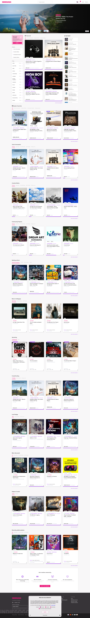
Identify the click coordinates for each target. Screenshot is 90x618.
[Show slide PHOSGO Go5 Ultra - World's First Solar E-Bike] (46, 31)
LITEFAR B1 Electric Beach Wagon (53, 61)
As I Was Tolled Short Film (18, 322)
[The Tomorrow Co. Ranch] (19, 233)
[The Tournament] (36, 349)
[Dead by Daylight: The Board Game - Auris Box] (36, 272)
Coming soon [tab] (14, 339)
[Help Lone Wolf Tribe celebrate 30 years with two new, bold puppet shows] (19, 195)
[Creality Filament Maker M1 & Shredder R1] (19, 118)
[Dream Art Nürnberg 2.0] (36, 233)
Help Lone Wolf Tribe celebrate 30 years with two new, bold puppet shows (19, 208)
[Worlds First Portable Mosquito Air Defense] (53, 118)
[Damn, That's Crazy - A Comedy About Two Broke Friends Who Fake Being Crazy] (19, 349)
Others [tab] (31, 262)
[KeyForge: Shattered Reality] (70, 426)
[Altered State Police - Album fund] (70, 195)
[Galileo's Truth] (36, 426)
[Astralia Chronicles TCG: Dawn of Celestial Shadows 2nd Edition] (70, 272)
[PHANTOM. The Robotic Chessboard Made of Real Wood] (70, 118)
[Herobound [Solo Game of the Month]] (53, 272)
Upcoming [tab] (17, 146)
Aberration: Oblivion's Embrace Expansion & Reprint (18, 285)
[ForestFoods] (70, 233)
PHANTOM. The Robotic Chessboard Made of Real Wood (70, 131)
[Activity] (80, 2)
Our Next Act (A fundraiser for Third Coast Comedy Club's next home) (36, 208)
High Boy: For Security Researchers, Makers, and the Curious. (32, 94)
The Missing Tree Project (52, 322)
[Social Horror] (53, 349)
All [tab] (12, 108)
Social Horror (50, 360)
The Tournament (33, 360)
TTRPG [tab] (22, 262)
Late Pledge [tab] (28, 146)
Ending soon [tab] (33, 146)
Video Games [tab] (26, 262)
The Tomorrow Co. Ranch (18, 245)
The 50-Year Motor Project (70, 360)
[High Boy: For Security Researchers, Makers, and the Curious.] (34, 80)
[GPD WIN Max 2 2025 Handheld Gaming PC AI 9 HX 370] (36, 118)
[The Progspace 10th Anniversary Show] (53, 426)
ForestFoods (67, 245)
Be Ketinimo (66, 322)
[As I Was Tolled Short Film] (19, 311)
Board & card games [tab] (16, 262)
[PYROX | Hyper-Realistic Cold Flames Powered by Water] (53, 80)
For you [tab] (13, 146)
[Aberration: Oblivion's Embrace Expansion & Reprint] (19, 272)
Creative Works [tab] (23, 108)
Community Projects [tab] (30, 108)
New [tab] (18, 339)
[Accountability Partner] (70, 156)
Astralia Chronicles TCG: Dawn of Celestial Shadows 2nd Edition (70, 285)
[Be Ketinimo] (70, 311)
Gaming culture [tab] (37, 108)
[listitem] (17, 63)
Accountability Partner (69, 168)
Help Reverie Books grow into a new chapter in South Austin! (53, 246)
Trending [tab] (13, 378)
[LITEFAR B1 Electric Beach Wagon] (53, 49)
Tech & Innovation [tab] (17, 108)
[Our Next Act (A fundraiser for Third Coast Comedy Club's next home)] (36, 195)
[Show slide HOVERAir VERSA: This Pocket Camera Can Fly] (40, 31)
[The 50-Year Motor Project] (70, 349)
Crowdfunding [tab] (22, 146)
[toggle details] (42, 69)
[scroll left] (86, 31)
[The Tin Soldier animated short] (36, 311)
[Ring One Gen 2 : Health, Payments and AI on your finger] (34, 49)
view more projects (58, 102)
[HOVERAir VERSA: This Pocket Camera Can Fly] (36, 156)
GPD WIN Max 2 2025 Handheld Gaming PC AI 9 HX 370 (36, 131)
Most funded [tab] (18, 378)
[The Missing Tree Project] (53, 311)
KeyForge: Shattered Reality (70, 437)
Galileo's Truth (33, 437)
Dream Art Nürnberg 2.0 (35, 245)
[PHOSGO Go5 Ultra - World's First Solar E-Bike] (19, 156)
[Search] (38, 2)
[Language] (77, 2)
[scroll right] (88, 31)
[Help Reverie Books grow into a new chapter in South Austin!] (53, 233)
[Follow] (14, 318)
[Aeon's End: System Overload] (19, 426)
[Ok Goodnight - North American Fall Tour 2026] (53, 195)
